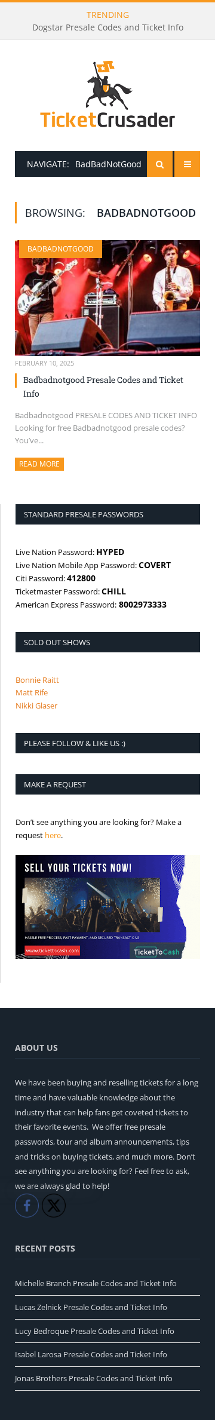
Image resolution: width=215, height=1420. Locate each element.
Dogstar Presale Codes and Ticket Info (107, 27)
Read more (41, 464)
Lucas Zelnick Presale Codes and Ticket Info (91, 1307)
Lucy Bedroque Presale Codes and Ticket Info (94, 1331)
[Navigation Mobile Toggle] (187, 164)
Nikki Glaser (36, 705)
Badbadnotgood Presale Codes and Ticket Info (103, 386)
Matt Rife (32, 692)
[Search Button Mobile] (160, 164)
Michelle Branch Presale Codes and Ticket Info (96, 1283)
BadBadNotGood (60, 249)
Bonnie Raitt (37, 679)
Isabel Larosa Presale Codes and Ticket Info (91, 1354)
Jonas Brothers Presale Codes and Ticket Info (94, 1378)
